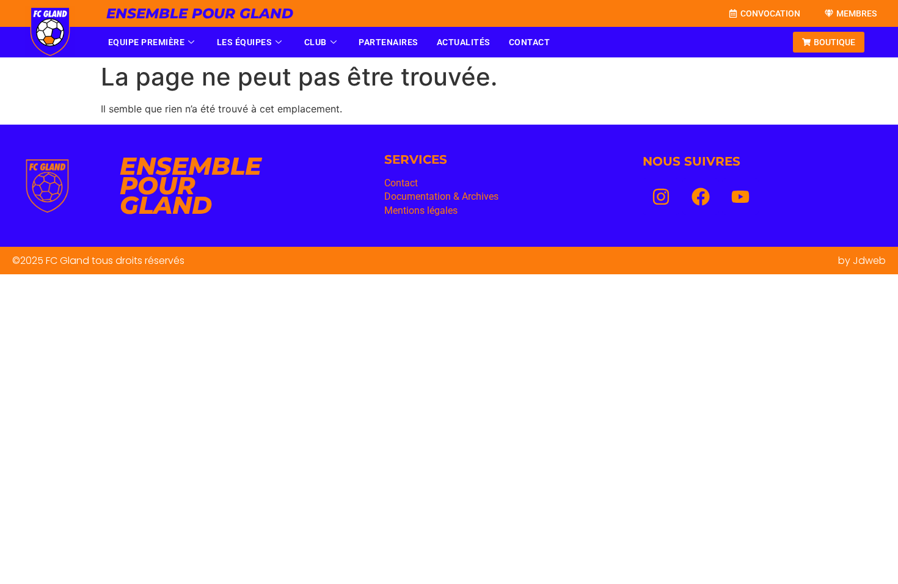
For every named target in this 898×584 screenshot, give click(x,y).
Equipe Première (146, 42)
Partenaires (388, 42)
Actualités (464, 42)
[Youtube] (740, 196)
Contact (529, 42)
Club (315, 42)
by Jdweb (862, 261)
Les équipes (244, 42)
